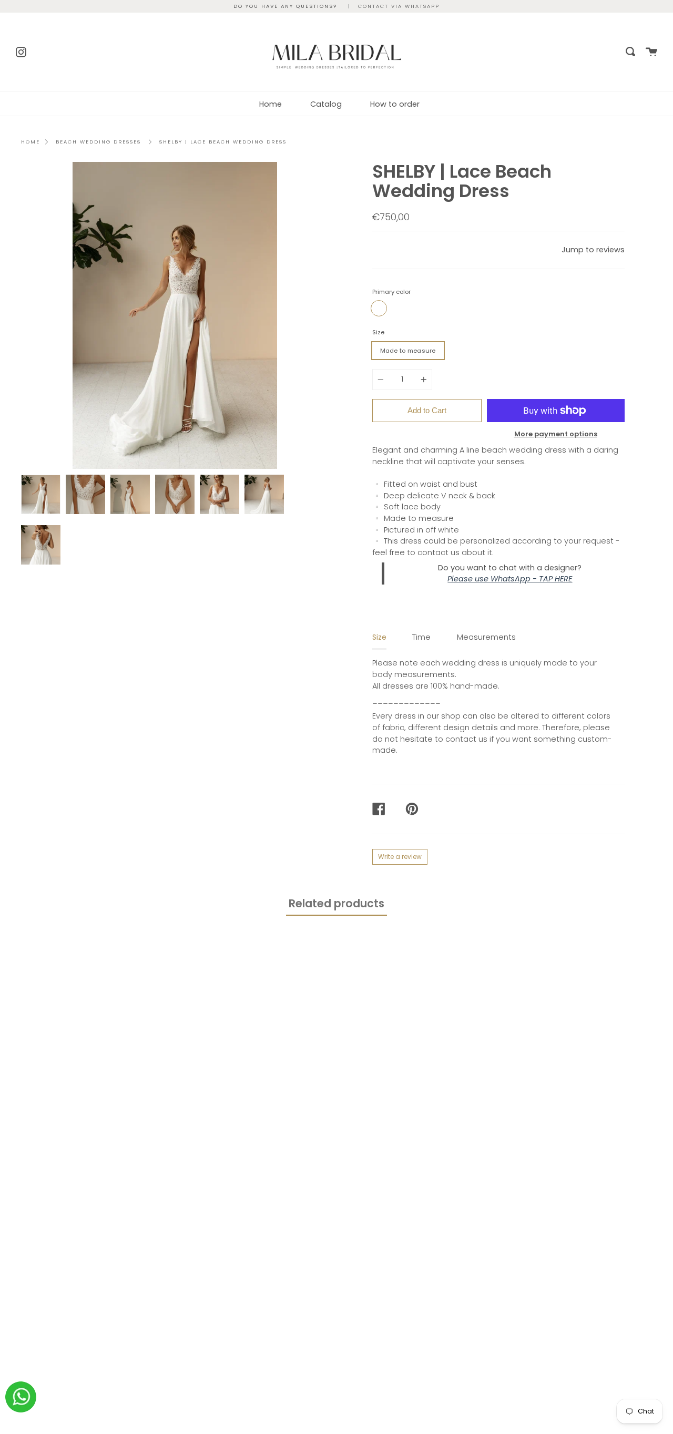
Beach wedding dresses (98, 141)
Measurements (486, 637)
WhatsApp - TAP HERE (531, 578)
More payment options (555, 434)
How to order (395, 104)
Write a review (400, 856)
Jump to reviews (593, 249)
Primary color (391, 292)
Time (421, 637)
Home (270, 104)
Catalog (326, 104)
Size (378, 332)
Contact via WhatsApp (399, 6)
